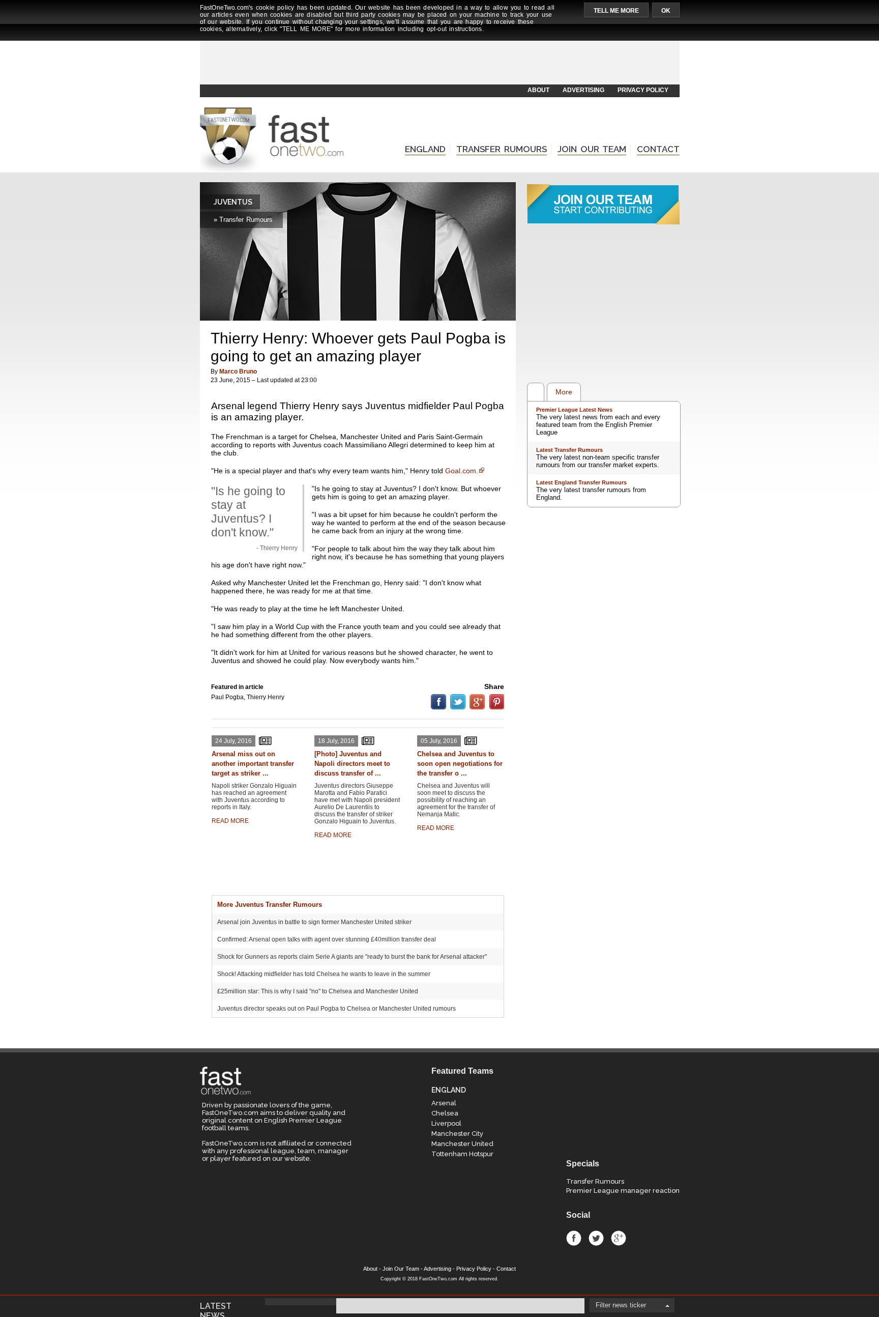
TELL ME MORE (616, 10)
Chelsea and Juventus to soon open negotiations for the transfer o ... (460, 763)
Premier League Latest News (574, 410)
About (370, 1269)
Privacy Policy (473, 1269)
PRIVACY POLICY (643, 90)
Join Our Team (401, 1269)
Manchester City (457, 1133)
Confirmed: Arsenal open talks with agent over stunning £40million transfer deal (326, 939)
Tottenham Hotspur (462, 1154)
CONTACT (658, 149)
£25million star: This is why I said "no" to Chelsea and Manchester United (317, 991)
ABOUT (538, 90)
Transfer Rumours (595, 1181)
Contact (506, 1269)
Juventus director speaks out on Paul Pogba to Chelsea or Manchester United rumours (336, 1008)
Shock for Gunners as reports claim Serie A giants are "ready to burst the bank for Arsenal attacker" (352, 956)
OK (665, 10)
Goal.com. (461, 471)
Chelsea (444, 1113)
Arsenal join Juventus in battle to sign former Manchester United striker (314, 922)
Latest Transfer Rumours (569, 450)
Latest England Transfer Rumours (581, 482)
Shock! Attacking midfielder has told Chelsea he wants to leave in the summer (323, 974)
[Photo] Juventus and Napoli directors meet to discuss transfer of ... (352, 763)
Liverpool (446, 1123)
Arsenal (443, 1103)
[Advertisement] (439, 59)
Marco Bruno (238, 371)
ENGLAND (425, 149)
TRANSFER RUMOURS (501, 149)
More (563, 392)
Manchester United (462, 1144)
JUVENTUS (233, 202)
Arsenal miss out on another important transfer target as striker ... (253, 763)
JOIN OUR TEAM (592, 149)
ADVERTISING (583, 90)
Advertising (437, 1269)
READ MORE (230, 820)
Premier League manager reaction (623, 1190)
